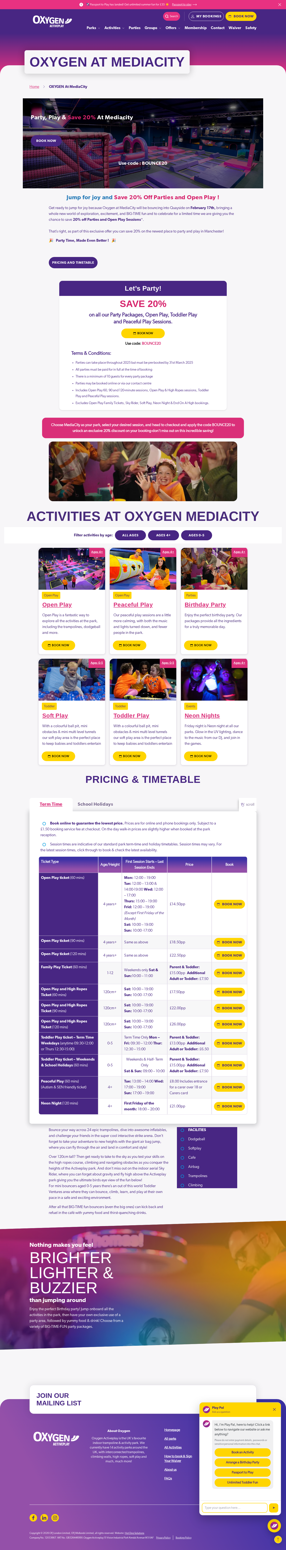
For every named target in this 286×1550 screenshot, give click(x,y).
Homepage (172, 1430)
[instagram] (55, 1518)
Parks (91, 28)
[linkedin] (44, 1518)
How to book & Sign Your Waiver (178, 1459)
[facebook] (33, 1518)
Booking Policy (183, 1537)
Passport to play (181, 4)
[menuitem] (93, 28)
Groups (151, 28)
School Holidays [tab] (95, 804)
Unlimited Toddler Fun (242, 1482)
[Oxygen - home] (52, 21)
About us (170, 1469)
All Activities (173, 1447)
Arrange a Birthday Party (242, 1462)
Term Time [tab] (51, 804)
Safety (250, 28)
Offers (171, 28)
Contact (217, 28)
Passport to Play (242, 1472)
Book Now (46, 141)
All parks (170, 1438)
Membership (196, 28)
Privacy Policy (163, 1537)
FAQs (168, 1478)
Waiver (235, 28)
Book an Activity (243, 1452)
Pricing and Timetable (73, 262)
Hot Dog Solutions (134, 1533)
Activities (112, 28)
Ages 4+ (163, 535)
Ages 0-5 (196, 535)
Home (34, 87)
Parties (134, 28)
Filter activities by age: (93, 535)
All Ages (130, 535)
